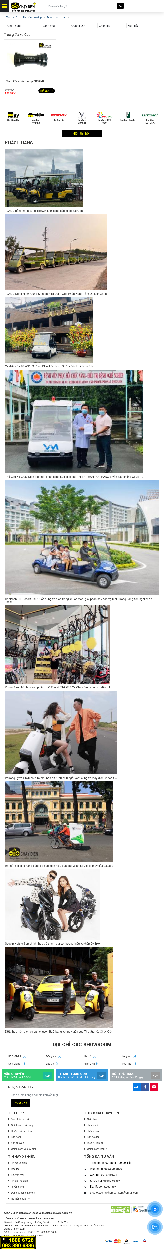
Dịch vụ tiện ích (95, 1142)
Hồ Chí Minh (16, 1056)
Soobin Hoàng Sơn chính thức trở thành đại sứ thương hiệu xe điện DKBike (52, 943)
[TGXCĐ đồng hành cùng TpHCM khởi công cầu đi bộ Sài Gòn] (44, 178)
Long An (128, 1056)
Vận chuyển (17, 1142)
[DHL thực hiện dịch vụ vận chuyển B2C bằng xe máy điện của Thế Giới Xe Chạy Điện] (59, 987)
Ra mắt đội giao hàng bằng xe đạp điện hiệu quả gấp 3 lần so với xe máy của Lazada (59, 866)
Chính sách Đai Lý (97, 1148)
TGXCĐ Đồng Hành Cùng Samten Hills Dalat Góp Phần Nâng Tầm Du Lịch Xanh (56, 294)
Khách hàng (19, 142)
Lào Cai (52, 1063)
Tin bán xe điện (19, 1180)
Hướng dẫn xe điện (21, 1130)
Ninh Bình (91, 1063)
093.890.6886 (113, 1169)
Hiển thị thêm (82, 133)
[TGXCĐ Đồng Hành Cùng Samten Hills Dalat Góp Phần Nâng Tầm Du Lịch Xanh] (56, 252)
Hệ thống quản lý (20, 1198)
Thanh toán (93, 1125)
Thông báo (93, 1130)
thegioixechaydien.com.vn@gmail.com (114, 1192)
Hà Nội (89, 1056)
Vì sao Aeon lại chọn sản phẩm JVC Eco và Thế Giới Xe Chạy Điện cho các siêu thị (57, 687)
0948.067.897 (107, 1186)
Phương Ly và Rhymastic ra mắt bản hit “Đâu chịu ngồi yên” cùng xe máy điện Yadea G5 (61, 778)
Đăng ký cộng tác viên (23, 1192)
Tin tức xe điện (19, 1162)
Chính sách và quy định (24, 1148)
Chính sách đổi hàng (22, 1125)
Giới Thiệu (92, 1119)
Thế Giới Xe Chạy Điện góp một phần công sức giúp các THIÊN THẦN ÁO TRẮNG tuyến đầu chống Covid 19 (74, 477)
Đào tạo (15, 1168)
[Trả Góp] (18, 1242)
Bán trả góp (93, 1136)
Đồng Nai (53, 1056)
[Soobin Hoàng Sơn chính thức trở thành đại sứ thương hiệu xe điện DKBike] (52, 904)
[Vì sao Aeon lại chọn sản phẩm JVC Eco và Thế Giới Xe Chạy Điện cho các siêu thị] (57, 644)
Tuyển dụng (17, 1186)
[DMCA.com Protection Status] (120, 1209)
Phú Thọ (128, 1063)
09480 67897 (111, 1180)
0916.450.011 (110, 1175)
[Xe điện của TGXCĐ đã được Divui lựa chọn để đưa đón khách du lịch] (49, 330)
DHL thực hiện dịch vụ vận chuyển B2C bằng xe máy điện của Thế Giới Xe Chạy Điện (59, 1031)
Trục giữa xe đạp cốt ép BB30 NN (25, 81)
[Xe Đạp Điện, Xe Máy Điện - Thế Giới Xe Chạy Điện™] (27, 6)
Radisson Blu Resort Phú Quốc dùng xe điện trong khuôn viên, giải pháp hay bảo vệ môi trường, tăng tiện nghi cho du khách (79, 600)
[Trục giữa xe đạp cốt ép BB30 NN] (30, 59)
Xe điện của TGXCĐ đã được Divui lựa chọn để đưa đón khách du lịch (49, 366)
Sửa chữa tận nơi (20, 1119)
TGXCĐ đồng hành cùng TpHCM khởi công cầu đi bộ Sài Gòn (44, 211)
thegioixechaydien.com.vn (57, 1213)
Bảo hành (16, 1136)
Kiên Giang (16, 1063)
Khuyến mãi (17, 1174)
